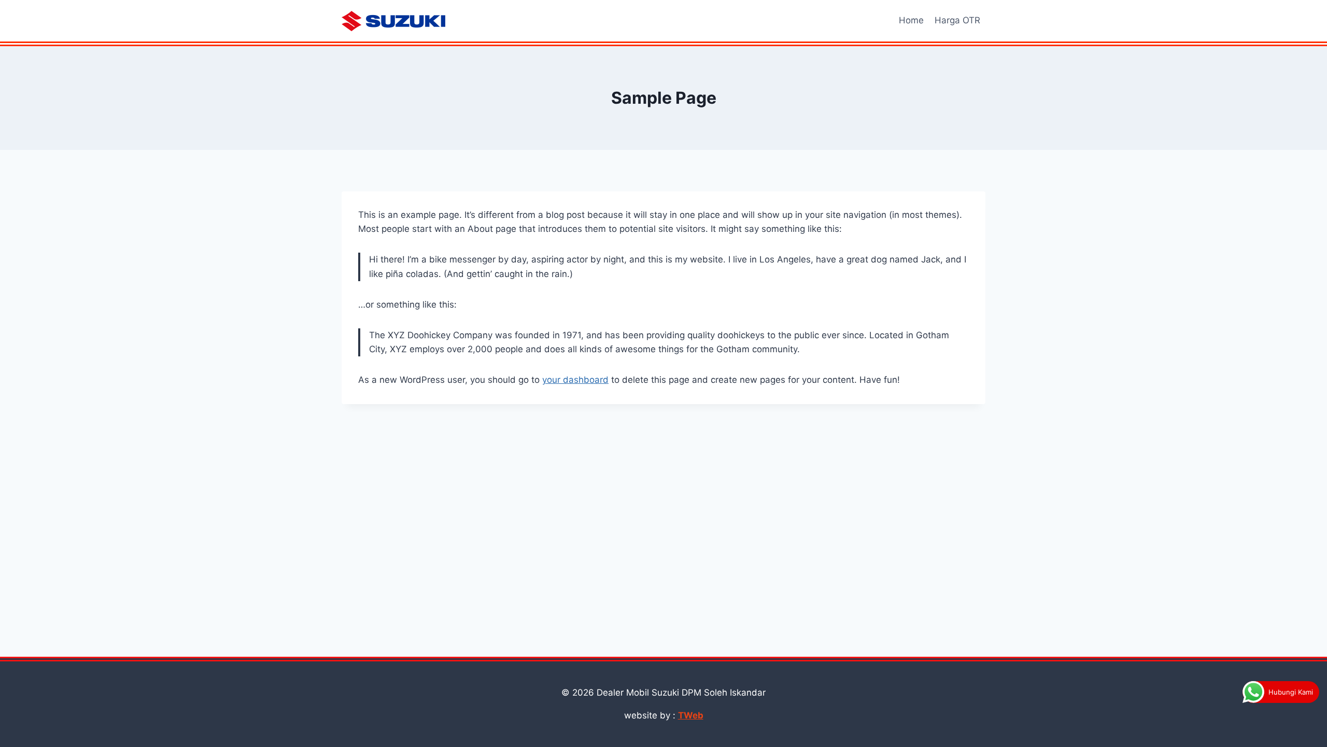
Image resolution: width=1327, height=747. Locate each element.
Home (911, 20)
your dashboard (575, 380)
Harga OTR (957, 20)
